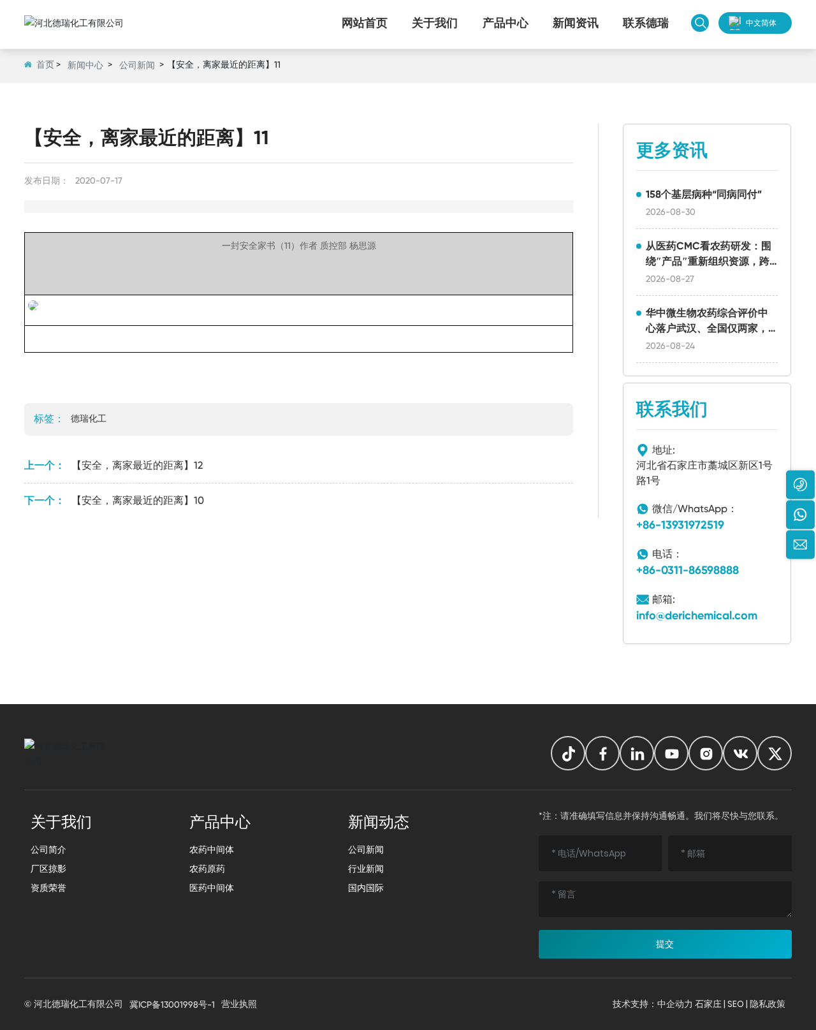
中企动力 (675, 1003)
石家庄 (708, 1003)
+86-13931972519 (680, 525)
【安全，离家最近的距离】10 (137, 500)
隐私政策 (767, 1003)
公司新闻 (137, 65)
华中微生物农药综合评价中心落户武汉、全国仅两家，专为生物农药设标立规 (707, 328)
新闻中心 (85, 65)
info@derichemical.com (696, 615)
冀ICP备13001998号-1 (172, 1004)
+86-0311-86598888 (687, 570)
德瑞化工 (88, 418)
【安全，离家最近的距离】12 (137, 465)
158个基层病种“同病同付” (704, 194)
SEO (735, 1003)
